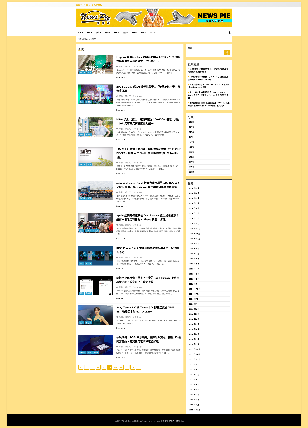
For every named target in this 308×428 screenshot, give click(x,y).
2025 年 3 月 (194, 274)
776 (133, 367)
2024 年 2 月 (194, 339)
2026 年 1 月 (194, 223)
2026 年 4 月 (194, 208)
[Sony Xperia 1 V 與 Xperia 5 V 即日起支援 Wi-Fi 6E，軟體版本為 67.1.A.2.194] (95, 315)
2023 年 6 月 (194, 379)
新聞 (85, 39)
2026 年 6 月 (194, 198)
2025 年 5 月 (194, 263)
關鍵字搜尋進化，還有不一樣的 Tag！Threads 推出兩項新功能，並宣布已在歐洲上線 (147, 280)
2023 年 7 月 (194, 374)
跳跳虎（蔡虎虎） (125, 66)
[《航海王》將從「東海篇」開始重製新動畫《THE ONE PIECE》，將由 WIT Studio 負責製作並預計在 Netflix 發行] (95, 156)
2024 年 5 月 (194, 324)
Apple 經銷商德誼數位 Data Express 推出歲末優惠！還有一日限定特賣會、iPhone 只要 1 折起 (147, 217)
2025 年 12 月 (194, 228)
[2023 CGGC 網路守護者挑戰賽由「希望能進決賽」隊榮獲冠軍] (95, 94)
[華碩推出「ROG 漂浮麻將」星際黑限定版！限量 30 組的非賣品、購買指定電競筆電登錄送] (95, 345)
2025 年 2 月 (194, 279)
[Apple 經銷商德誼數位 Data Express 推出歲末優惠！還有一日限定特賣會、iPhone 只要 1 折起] (95, 223)
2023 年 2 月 (194, 399)
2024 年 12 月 (194, 289)
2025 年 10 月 (194, 238)
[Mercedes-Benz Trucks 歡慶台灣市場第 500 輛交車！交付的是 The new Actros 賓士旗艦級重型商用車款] (95, 190)
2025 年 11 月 (194, 233)
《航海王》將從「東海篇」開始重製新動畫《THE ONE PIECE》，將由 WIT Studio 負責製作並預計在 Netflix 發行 (148, 153)
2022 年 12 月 (194, 410)
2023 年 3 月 (194, 394)
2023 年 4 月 (194, 389)
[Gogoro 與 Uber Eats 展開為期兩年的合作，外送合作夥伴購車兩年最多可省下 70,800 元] (95, 64)
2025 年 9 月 (194, 243)
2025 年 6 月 (194, 258)
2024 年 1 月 (194, 344)
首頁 (80, 39)
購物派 (107, 32)
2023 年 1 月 (194, 404)
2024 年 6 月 (194, 319)
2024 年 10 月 (194, 299)
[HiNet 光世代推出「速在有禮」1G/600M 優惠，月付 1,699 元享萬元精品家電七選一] (95, 127)
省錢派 (143, 32)
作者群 (171, 421)
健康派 (125, 32)
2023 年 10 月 (194, 359)
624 (115, 367)
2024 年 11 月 (194, 294)
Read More (120, 77)
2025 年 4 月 (194, 269)
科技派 (80, 32)
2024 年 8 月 (194, 309)
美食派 (116, 32)
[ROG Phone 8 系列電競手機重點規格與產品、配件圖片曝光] (95, 256)
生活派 (152, 32)
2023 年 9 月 (194, 364)
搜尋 (190, 47)
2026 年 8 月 (194, 188)
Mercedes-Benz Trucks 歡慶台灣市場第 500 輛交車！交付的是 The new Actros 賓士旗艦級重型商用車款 (148, 185)
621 (98, 367)
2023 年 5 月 (194, 384)
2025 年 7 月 (194, 253)
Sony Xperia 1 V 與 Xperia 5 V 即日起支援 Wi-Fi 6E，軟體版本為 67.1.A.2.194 (145, 309)
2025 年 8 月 (194, 248)
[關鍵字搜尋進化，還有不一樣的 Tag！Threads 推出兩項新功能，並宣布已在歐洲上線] (95, 285)
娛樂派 (134, 32)
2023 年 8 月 (194, 369)
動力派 (89, 32)
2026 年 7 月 (194, 193)
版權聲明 (164, 421)
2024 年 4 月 (194, 329)
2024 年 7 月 (194, 314)
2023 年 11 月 (194, 354)
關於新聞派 (180, 421)
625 (121, 367)
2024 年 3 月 (194, 334)
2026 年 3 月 (194, 213)
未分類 (191, 142)
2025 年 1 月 (194, 284)
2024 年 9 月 (194, 304)
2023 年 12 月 (194, 349)
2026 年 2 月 (194, 218)
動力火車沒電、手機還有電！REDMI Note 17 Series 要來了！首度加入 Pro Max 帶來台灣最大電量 (208, 95)
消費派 (98, 32)
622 (104, 367)
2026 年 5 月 (194, 203)
